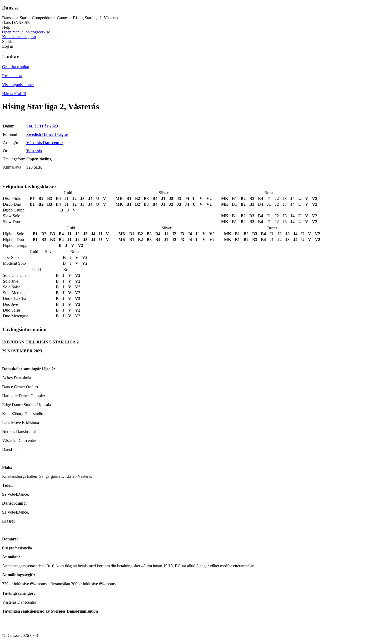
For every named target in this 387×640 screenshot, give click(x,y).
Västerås (34, 151)
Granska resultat (15, 67)
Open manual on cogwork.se (26, 32)
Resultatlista (12, 75)
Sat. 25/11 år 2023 (42, 126)
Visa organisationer (18, 84)
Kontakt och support (19, 37)
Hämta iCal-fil (14, 93)
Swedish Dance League (47, 134)
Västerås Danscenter (44, 142)
